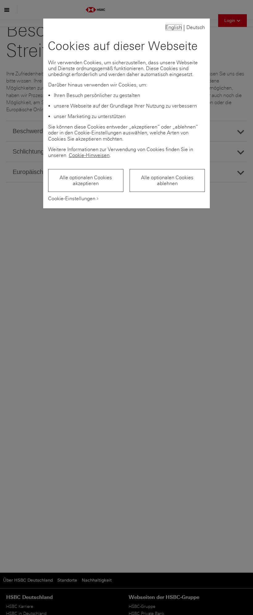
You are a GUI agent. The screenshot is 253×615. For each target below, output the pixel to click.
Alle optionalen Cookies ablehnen (167, 180)
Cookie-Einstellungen (71, 198)
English (173, 27)
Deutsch (195, 27)
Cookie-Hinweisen (89, 155)
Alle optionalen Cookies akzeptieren (86, 180)
